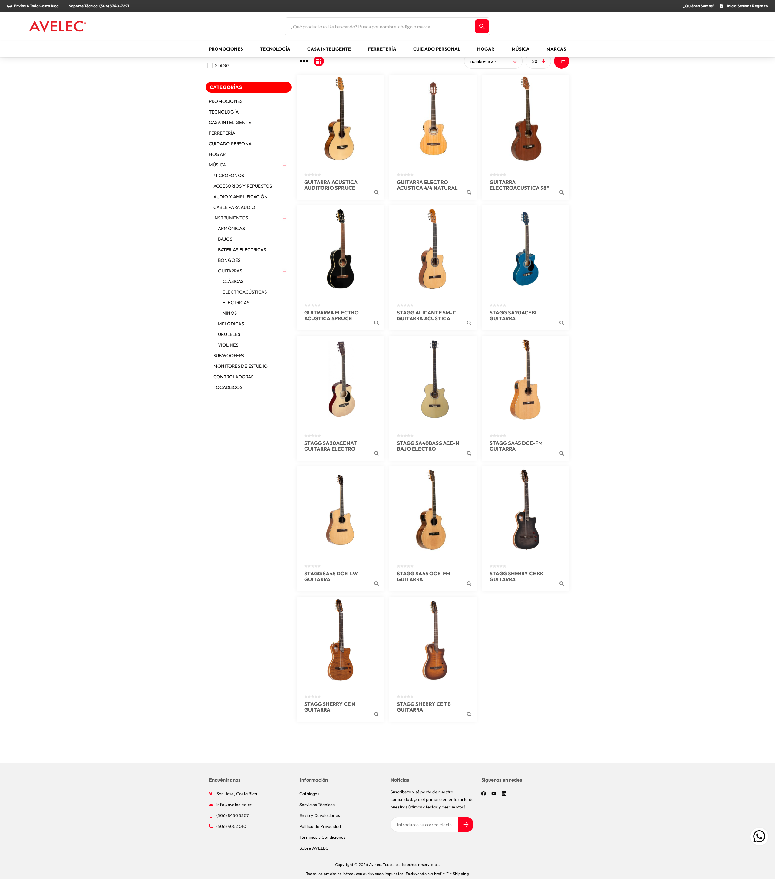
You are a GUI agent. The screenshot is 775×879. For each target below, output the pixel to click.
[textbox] (379, 26)
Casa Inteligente (230, 122)
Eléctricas (236, 302)
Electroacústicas (245, 292)
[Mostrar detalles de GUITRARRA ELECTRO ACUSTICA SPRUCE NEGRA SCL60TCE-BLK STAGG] (340, 248)
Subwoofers (228, 355)
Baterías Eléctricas (242, 249)
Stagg (222, 65)
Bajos (225, 239)
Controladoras (233, 377)
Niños (230, 313)
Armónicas (231, 228)
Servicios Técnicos (317, 804)
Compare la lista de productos (561, 61)
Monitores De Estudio (240, 366)
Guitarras (230, 271)
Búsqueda (482, 26)
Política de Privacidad (320, 826)
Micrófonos (228, 175)
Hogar (217, 154)
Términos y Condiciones (322, 837)
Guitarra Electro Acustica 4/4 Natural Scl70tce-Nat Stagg (427, 188)
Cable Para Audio (234, 207)
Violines (228, 345)
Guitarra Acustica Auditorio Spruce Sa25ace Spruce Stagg (335, 188)
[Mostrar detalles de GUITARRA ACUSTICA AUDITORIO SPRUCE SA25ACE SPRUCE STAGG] (340, 118)
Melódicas (231, 324)
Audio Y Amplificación (240, 196)
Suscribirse (465, 824)
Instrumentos (230, 218)
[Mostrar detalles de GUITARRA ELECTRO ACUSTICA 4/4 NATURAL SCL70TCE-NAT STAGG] (433, 118)
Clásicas (233, 281)
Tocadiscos (227, 387)
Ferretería (222, 133)
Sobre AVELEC (313, 848)
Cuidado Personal (231, 143)
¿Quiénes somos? (698, 5)
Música (217, 165)
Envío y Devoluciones (319, 815)
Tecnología (224, 112)
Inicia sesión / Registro (747, 5)
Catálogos (309, 793)
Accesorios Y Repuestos (242, 186)
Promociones (225, 101)
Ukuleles (229, 334)
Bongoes (229, 260)
